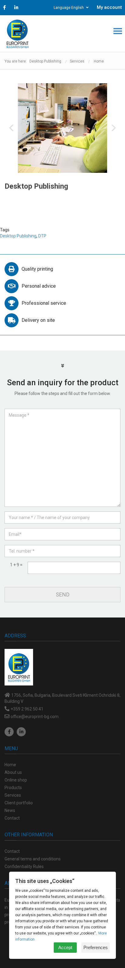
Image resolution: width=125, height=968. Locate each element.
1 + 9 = (16, 564)
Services (77, 61)
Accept (65, 947)
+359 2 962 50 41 (27, 708)
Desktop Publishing (18, 235)
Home (99, 61)
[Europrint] (17, 33)
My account (109, 7)
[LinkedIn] (21, 731)
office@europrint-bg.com (35, 716)
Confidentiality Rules (24, 866)
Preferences (95, 947)
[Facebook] (9, 731)
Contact (12, 851)
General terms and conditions (33, 858)
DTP (42, 235)
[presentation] (11, 128)
